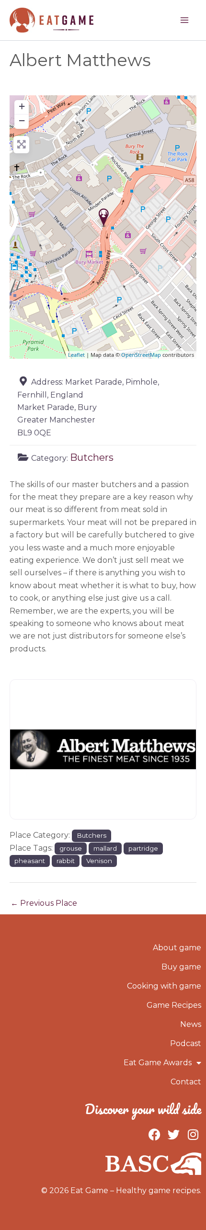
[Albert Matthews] (103, 217)
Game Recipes (174, 1005)
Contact (186, 1081)
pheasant (29, 861)
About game (177, 947)
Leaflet (76, 354)
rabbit (66, 861)
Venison (99, 861)
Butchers (92, 457)
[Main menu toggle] (184, 20)
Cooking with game (164, 986)
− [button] (22, 120)
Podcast (185, 1043)
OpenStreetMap (141, 354)
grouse (70, 848)
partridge (143, 848)
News (190, 1024)
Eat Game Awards (158, 1062)
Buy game (181, 966)
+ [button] (22, 106)
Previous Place (44, 903)
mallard (105, 848)
